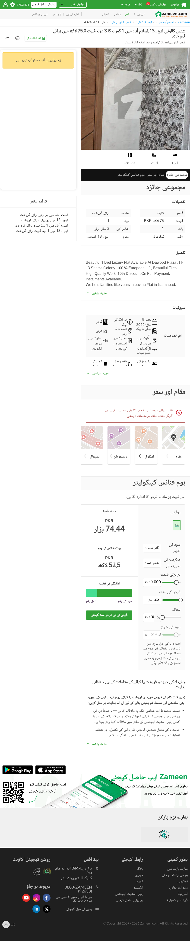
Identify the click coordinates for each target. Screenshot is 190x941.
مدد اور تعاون (178, 888)
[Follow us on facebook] (45, 902)
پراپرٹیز (175, 5)
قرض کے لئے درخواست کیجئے (109, 615)
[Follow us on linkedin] (35, 913)
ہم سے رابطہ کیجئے (175, 875)
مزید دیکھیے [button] (100, 373)
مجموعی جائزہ (177, 175)
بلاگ (140, 869)
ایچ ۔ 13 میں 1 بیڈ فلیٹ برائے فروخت (42, 231)
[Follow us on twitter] (45, 913)
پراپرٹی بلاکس (156, 5)
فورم (139, 881)
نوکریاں (182, 881)
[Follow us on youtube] (25, 902)
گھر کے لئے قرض (34, 38)
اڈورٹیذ (183, 894)
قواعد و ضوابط (177, 900)
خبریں (139, 875)
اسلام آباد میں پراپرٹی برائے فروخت (44, 215)
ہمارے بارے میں (177, 869)
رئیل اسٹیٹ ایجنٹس (129, 894)
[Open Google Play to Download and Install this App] (17, 774)
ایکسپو (138, 888)
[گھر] (184, 4)
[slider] (176, 582)
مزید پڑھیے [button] (99, 293)
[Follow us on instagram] (35, 902)
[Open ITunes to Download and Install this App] (49, 774)
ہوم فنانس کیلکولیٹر (131, 175)
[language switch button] (23, 5)
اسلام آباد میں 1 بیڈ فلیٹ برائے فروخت (41, 225)
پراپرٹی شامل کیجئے (129, 900)
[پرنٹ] (17, 38)
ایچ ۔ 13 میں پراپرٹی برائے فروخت (44, 220)
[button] (152, 548)
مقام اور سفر (155, 175)
